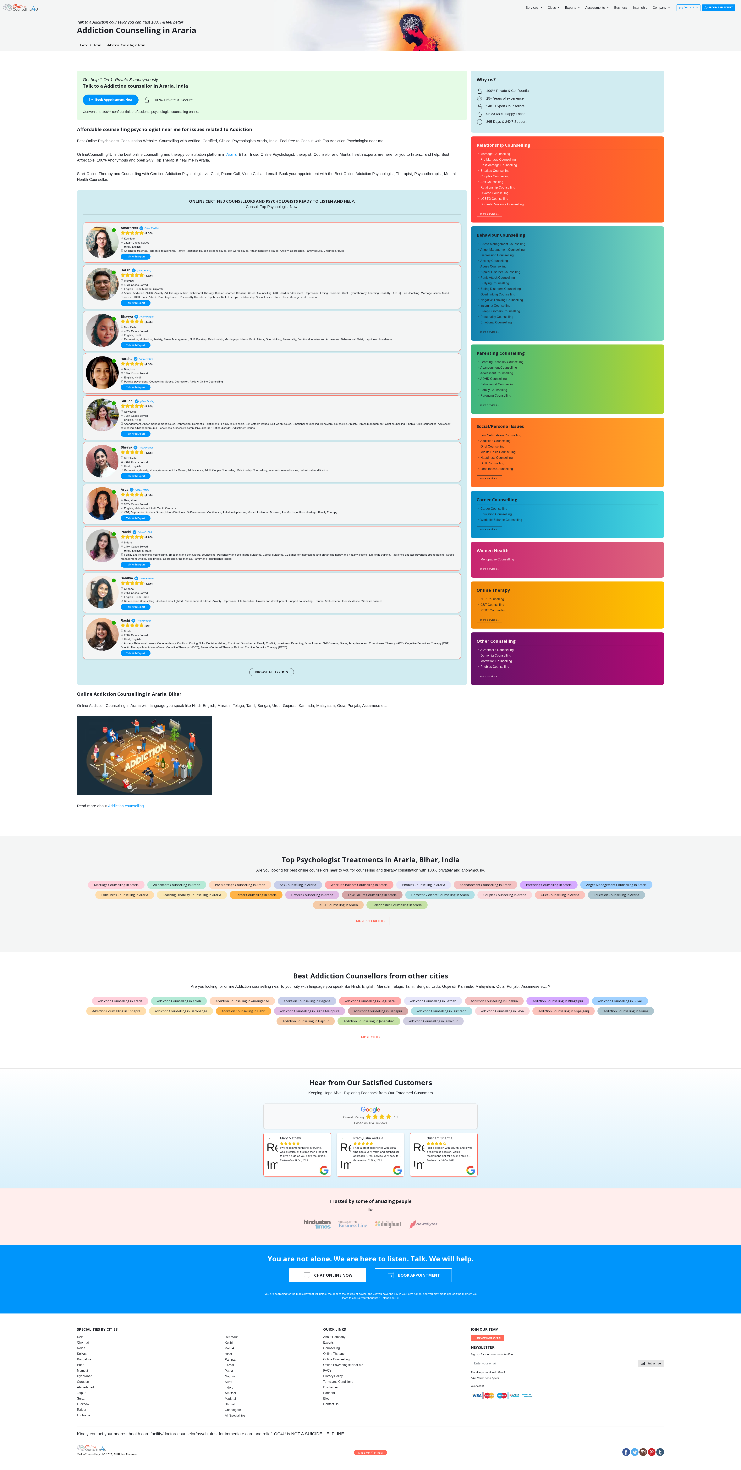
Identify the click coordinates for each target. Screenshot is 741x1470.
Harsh (125, 270)
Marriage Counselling (495, 154)
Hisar (228, 1354)
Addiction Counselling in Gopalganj (563, 1011)
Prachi (126, 532)
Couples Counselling (494, 176)
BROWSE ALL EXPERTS (271, 672)
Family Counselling (493, 390)
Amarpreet (129, 228)
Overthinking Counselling (497, 294)
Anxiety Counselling (494, 260)
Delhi (80, 1337)
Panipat (230, 1359)
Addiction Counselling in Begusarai (370, 1001)
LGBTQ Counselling (494, 198)
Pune (80, 1365)
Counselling (331, 1348)
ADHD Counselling (493, 378)
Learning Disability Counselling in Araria (192, 895)
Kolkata (82, 1353)
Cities (552, 7)
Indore (229, 1387)
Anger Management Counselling (502, 249)
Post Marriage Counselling (498, 165)
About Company (334, 1337)
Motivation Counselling (496, 661)
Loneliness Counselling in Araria (124, 895)
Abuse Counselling (493, 266)
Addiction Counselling (495, 441)
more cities (370, 1037)
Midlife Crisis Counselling (498, 452)
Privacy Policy (333, 1376)
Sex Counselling (491, 182)
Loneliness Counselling (496, 469)
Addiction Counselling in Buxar (620, 1001)
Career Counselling (493, 508)
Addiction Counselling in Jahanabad (368, 1021)
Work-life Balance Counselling (501, 519)
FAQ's (327, 1370)
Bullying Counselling (494, 283)
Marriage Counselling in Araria (116, 885)
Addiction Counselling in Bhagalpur (557, 1001)
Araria (97, 45)
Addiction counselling (126, 806)
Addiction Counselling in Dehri (243, 1011)
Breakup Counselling (494, 170)
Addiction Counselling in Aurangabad (242, 1001)
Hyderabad (84, 1376)
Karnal (229, 1365)
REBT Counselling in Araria (338, 905)
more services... (489, 213)
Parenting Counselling (495, 395)
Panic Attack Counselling (497, 277)
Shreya (126, 447)
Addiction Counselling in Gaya (502, 1011)
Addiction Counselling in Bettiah (433, 1001)
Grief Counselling (492, 446)
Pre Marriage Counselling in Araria (240, 885)
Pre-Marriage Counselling (498, 159)
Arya (124, 490)
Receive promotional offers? (488, 1372)
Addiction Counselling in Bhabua (494, 1001)
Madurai (230, 1398)
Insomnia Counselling (495, 305)
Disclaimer (330, 1387)
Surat (80, 1398)
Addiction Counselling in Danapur (378, 1011)
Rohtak (230, 1348)
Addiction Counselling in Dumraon (441, 1011)
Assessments (595, 7)
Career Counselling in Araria (256, 895)
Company (660, 7)
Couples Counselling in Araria (504, 895)
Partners (329, 1393)
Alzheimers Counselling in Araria (176, 885)
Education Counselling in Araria (616, 895)
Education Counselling (496, 514)
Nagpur (230, 1376)
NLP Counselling (492, 599)
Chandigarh (233, 1410)
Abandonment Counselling (498, 367)
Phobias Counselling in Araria (423, 885)
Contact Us (690, 7)
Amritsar (230, 1393)
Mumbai (82, 1370)
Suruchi (127, 401)
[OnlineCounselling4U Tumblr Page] (660, 1452)
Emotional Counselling (496, 322)
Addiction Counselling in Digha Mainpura (309, 1011)
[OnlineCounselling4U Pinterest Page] (652, 1452)
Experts (571, 7)
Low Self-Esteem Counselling (500, 435)
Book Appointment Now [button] (114, 99)
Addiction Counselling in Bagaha (307, 1001)
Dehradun (232, 1337)
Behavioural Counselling (497, 384)
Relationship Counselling (497, 187)
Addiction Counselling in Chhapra (116, 1011)
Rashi (125, 620)
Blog (326, 1398)
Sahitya (127, 578)
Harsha (126, 359)
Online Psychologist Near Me (343, 1365)
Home (84, 45)
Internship (640, 7)
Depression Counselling (497, 255)
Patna (229, 1370)
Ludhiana (83, 1415)
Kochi (229, 1342)
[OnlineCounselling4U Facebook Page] (626, 1452)
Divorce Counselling (494, 193)
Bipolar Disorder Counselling (500, 272)
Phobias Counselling (494, 666)
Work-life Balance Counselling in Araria (359, 885)
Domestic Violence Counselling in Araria (440, 895)
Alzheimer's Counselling (497, 650)
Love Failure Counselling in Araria (372, 895)
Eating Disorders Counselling (500, 288)
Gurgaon (83, 1381)
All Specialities (235, 1415)
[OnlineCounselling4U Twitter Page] (635, 1452)
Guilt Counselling (492, 463)
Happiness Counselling (496, 457)
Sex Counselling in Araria (298, 885)
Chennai (83, 1342)
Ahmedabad (85, 1387)
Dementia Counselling (495, 655)
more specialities (370, 921)
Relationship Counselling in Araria (397, 905)
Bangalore (84, 1359)
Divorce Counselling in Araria (312, 895)
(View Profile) (152, 228)
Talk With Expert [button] (135, 256)
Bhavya (127, 316)
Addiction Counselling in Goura (625, 1011)
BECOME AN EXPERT (720, 7)
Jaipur (81, 1393)
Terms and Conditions (338, 1381)
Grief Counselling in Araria (560, 895)
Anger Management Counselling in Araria (616, 885)
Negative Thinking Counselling (501, 300)
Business (621, 7)
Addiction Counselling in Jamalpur (433, 1021)
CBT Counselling (492, 604)
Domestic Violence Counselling (502, 204)
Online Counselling (336, 1359)
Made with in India (370, 1452)
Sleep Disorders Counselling (500, 311)
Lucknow (83, 1404)
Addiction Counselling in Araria (120, 1001)
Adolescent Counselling (496, 373)
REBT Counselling (493, 610)
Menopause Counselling (497, 559)
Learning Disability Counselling (502, 362)
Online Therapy (333, 1353)
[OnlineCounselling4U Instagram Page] (643, 1452)
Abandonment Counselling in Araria (485, 885)
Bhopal (230, 1404)
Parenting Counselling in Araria (549, 885)
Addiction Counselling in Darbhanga (181, 1011)
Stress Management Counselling (502, 244)
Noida (81, 1348)
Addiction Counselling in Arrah (179, 1001)
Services (532, 7)
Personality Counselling (496, 316)
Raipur (81, 1409)
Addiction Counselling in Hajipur (306, 1021)
